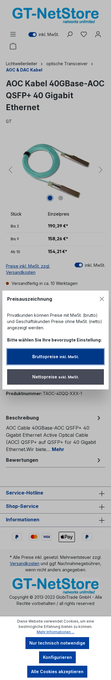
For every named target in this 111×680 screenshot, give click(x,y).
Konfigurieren (57, 657)
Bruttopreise (55, 356)
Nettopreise (55, 376)
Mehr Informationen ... (55, 632)
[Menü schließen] (101, 298)
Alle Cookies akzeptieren (57, 671)
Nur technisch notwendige (57, 642)
